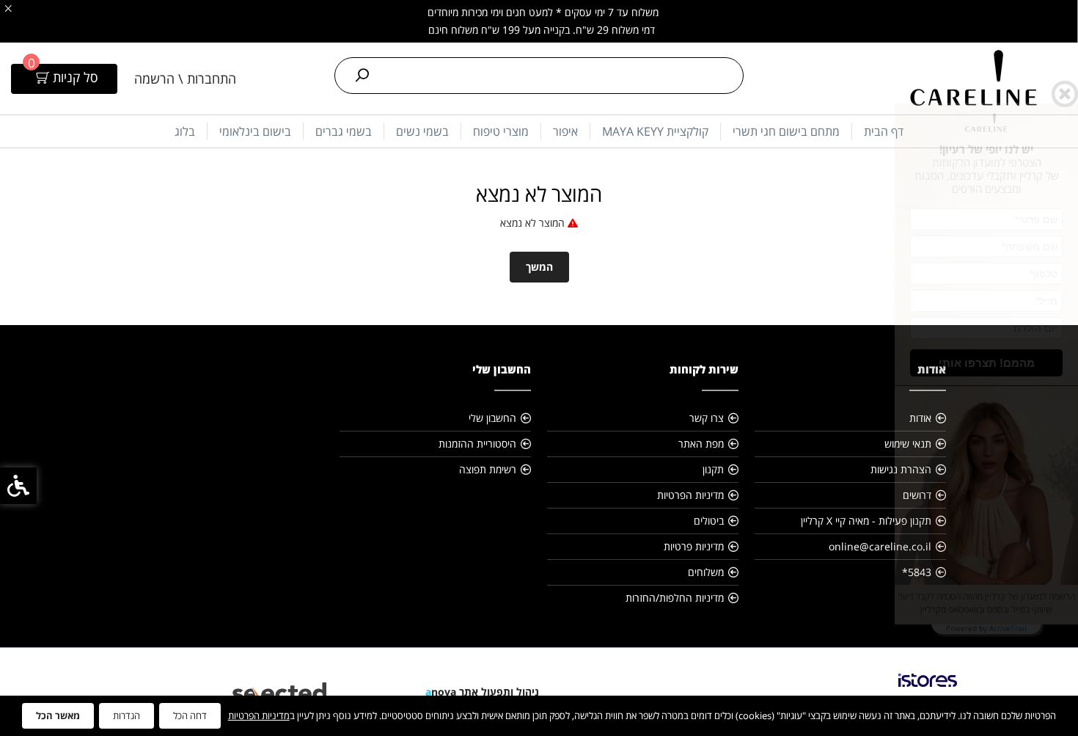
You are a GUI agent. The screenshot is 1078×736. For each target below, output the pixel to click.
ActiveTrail (1008, 628)
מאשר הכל (58, 715)
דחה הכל (190, 715)
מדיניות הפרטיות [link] (259, 715)
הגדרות (126, 715)
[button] (986, 362)
